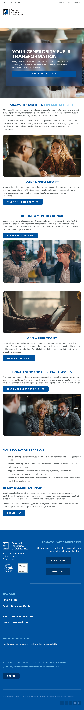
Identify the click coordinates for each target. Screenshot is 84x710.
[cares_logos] (15, 563)
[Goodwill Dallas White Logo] (15, 543)
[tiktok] (11, 2)
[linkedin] (19, 2)
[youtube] (15, 2)
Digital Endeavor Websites (65, 697)
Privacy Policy (50, 697)
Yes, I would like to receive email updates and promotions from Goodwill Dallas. (37, 662)
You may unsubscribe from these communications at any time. (32, 666)
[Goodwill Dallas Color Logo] (13, 10)
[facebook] (4, 2)
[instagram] (8, 2)
